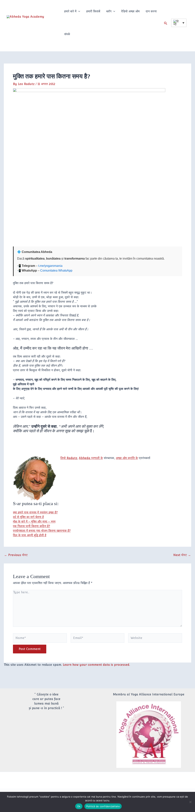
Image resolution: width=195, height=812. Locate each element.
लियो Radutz (68, 458)
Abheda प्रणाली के (91, 458)
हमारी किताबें (93, 11)
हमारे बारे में (70, 11)
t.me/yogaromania (50, 265)
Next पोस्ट (182, 555)
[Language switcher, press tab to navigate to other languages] (178, 23)
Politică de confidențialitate (103, 806)
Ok (79, 806)
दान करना (151, 11)
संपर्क (67, 34)
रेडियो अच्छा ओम (130, 11)
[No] (190, 802)
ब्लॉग (108, 11)
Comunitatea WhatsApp (56, 270)
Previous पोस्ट (16, 555)
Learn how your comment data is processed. (96, 665)
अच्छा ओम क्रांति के (127, 458)
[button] (78, 11)
